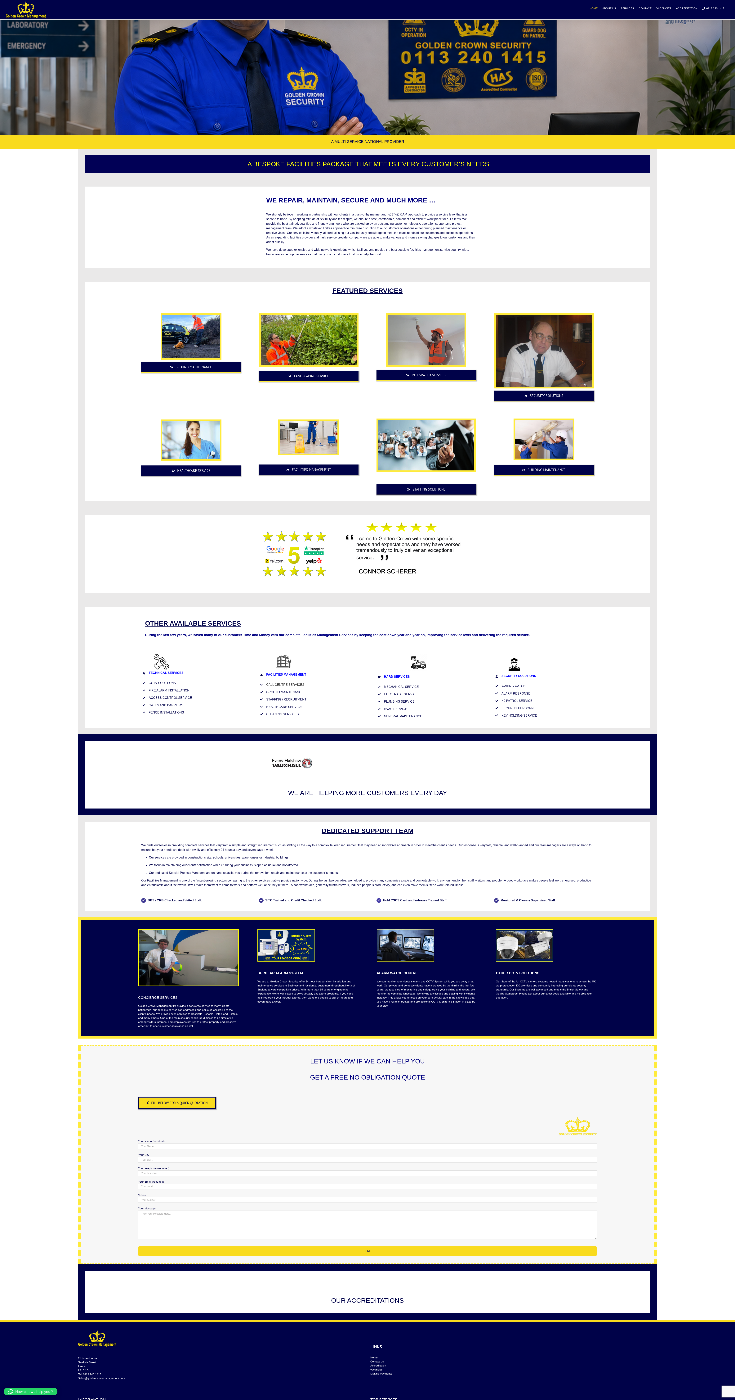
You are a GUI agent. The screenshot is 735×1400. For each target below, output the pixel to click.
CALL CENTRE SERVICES (285, 930)
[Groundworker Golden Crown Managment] (191, 316)
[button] (30, 1391)
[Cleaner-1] (308, 422)
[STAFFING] (426, 421)
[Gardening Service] (309, 316)
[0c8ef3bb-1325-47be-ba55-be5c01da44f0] (426, 316)
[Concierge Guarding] (544, 316)
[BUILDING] (544, 421)
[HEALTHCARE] (191, 422)
